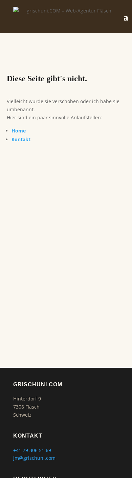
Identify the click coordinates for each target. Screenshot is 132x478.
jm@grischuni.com (34, 458)
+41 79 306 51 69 (32, 450)
